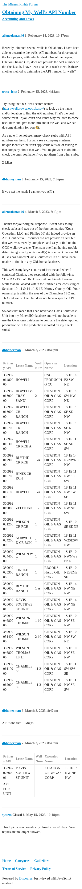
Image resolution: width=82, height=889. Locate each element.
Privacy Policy (40, 868)
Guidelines (41, 860)
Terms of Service (14, 868)
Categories (22, 860)
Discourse (25, 878)
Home (6, 860)
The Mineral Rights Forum (20, 4)
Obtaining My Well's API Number (39, 12)
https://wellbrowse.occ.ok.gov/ (23, 108)
